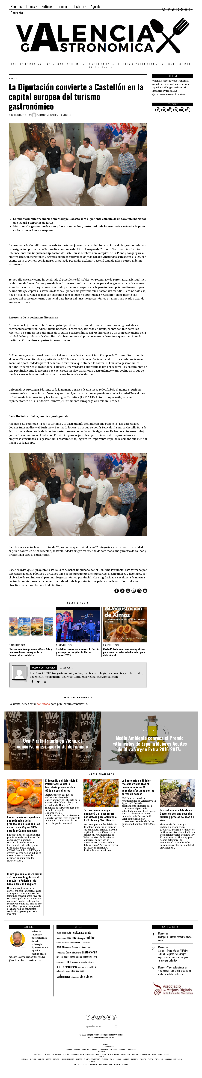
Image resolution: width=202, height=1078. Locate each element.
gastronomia (89, 952)
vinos (89, 976)
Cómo (68, 952)
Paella (62, 962)
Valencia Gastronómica (47, 115)
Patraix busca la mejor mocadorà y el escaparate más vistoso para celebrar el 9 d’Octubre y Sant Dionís (100, 815)
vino (82, 976)
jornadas (59, 957)
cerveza (78, 942)
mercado (87, 956)
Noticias (13, 78)
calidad (90, 937)
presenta (83, 962)
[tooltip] (169, 9)
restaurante (71, 967)
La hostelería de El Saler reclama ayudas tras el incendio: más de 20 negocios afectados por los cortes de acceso (138, 787)
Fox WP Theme (117, 1034)
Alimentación (61, 938)
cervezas (86, 942)
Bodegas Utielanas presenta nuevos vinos (175, 938)
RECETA (60, 967)
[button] (116, 1026)
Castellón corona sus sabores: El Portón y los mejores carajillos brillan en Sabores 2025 (77, 652)
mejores (79, 956)
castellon (65, 942)
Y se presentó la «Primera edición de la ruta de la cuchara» (174, 972)
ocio (58, 962)
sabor (58, 971)
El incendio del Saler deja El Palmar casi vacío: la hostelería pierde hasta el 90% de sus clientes (61, 785)
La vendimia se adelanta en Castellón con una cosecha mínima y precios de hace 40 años (177, 815)
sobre (68, 971)
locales (66, 956)
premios (75, 962)
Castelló (72, 942)
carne (58, 942)
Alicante (86, 932)
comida (68, 947)
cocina (60, 946)
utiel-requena (77, 971)
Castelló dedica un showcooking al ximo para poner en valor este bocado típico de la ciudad (124, 652)
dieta (74, 952)
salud (63, 971)
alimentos (72, 938)
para (68, 961)
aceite (65, 932)
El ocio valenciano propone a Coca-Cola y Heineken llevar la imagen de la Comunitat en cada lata (30, 652)
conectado (43, 703)
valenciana (75, 977)
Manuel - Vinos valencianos (171, 967)
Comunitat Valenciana (81, 947)
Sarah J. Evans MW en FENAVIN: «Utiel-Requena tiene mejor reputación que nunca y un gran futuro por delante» (173, 955)
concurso (60, 952)
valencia (63, 976)
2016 (58, 932)
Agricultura (75, 932)
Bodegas (81, 938)
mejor (72, 956)
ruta (93, 967)
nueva (94, 956)
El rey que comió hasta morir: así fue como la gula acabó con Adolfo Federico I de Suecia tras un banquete (24, 879)
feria (79, 952)
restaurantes (84, 967)
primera (91, 962)
